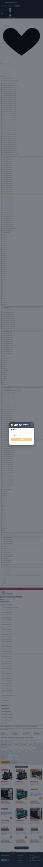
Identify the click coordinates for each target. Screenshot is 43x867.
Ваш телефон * (13, 433)
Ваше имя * (13, 429)
